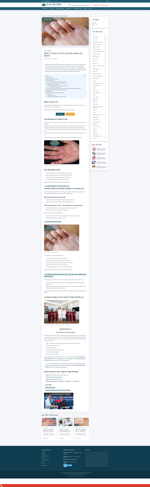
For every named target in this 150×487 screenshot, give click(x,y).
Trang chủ (45, 8)
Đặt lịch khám (44, 465)
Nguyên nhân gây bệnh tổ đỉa (52, 79)
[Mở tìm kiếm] (107, 9)
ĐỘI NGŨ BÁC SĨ (49, 91)
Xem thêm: (50, 94)
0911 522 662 (105, 5)
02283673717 (61, 358)
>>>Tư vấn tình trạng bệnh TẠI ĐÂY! (54, 87)
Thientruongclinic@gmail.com (55, 377)
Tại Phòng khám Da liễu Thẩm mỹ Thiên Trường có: (56, 89)
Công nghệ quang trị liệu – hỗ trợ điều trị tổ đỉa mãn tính (58, 85)
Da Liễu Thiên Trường (72, 461)
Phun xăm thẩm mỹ (45, 459)
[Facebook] (107, 1)
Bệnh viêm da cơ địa (51, 95)
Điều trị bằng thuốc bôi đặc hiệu (53, 84)
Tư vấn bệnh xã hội (77, 8)
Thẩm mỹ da (68, 8)
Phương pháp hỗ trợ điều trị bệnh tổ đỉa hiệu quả (56, 83)
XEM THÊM (46, 438)
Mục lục (47, 75)
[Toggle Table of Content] (84, 76)
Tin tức (85, 8)
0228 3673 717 (97, 5)
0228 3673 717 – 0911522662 (74, 456)
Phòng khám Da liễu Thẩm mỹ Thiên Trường (55, 92)
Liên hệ (90, 8)
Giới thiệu (51, 8)
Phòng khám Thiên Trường (57, 379)
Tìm (93, 25)
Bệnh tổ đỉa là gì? (49, 77)
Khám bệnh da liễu (59, 8)
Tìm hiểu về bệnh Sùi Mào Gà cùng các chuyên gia (57, 96)
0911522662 (70, 358)
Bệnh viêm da (48, 50)
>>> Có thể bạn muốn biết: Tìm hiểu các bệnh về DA (57, 81)
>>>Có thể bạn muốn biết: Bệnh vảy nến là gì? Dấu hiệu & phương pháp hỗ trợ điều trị (63, 88)
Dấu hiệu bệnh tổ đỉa (50, 80)
